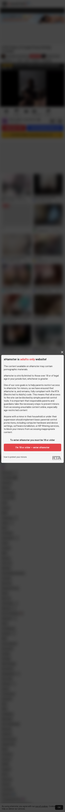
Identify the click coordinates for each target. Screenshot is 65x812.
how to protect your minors (15, 457)
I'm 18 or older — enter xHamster (32, 447)
